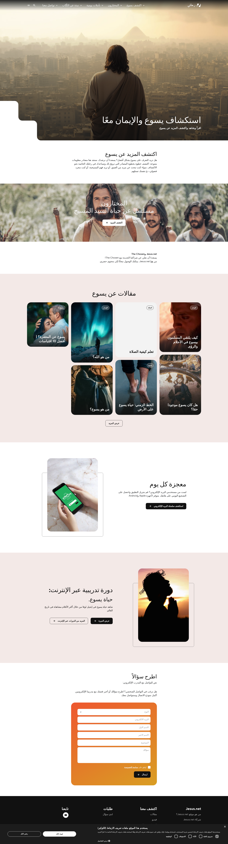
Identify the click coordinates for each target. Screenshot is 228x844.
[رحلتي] (194, 5)
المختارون (113, 5)
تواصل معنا (48, 5)
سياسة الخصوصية (131, 767)
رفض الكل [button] (24, 834)
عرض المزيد (114, 423)
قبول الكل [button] (59, 834)
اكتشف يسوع (134, 5)
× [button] (225, 827)
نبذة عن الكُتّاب (70, 5)
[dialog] (114, 834)
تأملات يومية (93, 5)
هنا (151, 261)
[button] (159, 841)
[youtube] (65, 815)
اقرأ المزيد (101, 832)
